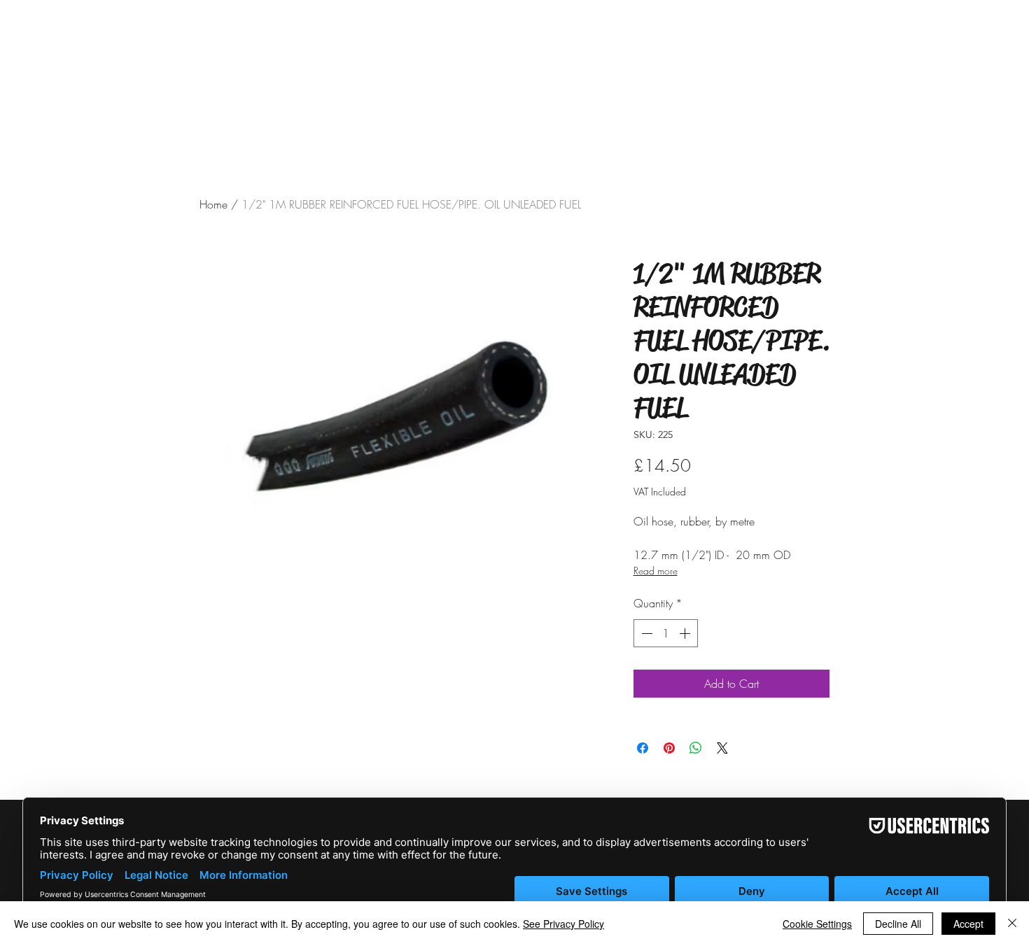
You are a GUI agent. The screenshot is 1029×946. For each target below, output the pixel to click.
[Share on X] (722, 748)
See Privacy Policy (563, 924)
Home (213, 204)
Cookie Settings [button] (817, 924)
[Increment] (686, 633)
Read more (656, 570)
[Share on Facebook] (642, 748)
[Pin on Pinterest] (669, 748)
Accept (968, 924)
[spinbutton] (665, 633)
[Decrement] (645, 633)
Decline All (898, 924)
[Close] (1012, 923)
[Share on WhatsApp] (695, 748)
